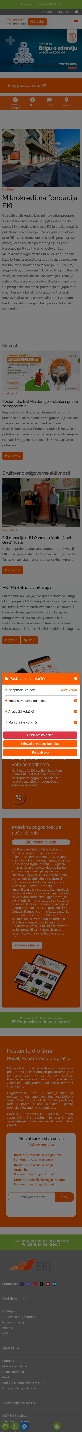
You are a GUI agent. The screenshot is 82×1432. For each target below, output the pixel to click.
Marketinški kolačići (22, 722)
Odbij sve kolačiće (40, 735)
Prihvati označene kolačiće (40, 744)
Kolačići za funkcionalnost (27, 701)
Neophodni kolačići (22, 690)
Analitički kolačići (21, 711)
